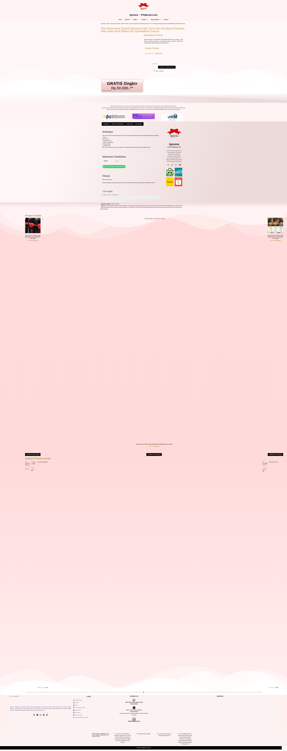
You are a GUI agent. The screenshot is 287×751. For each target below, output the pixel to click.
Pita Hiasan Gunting (134, 207)
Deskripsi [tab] (106, 124)
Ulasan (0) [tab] (129, 124)
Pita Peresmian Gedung (163, 207)
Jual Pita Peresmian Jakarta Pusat (166, 205)
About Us (127, 19)
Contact (166, 19)
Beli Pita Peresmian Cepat (110, 205)
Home (120, 19)
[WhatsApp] (168, 165)
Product (108, 23)
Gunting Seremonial (151, 205)
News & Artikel (155, 19)
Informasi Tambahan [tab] (118, 124)
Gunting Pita (130, 205)
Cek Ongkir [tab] (138, 124)
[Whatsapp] (40, 715)
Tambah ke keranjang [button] (32, 454)
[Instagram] (176, 165)
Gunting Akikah (122, 205)
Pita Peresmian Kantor (176, 207)
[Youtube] (37, 715)
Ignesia (106, 209)
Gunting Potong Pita (139, 205)
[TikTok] (172, 165)
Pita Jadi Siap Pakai (115, 23)
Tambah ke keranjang (166, 67)
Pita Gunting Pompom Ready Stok (120, 207)
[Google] (44, 715)
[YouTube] (180, 165)
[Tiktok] (47, 715)
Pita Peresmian (124, 23)
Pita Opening (144, 207)
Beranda (103, 23)
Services (143, 19)
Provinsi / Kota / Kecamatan (110, 194)
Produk (135, 19)
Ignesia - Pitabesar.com (143, 15)
